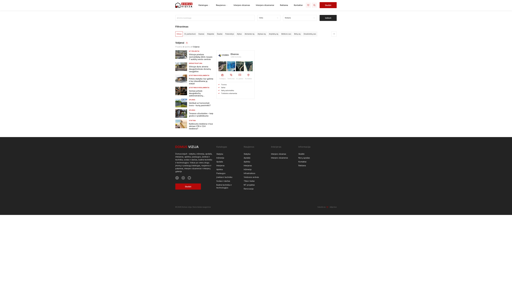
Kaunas (201, 34)
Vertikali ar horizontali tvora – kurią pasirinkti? (200, 104)
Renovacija (248, 189)
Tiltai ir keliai (249, 181)
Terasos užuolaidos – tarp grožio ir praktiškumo (201, 114)
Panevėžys (229, 34)
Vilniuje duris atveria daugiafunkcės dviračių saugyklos (200, 69)
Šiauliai (219, 34)
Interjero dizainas (242, 5)
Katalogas (203, 5)
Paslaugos (220, 173)
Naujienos (221, 5)
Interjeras (220, 165)
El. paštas (239, 79)
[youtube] (189, 178)
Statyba (192, 120)
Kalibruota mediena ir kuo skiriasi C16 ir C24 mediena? (201, 126)
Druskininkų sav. (310, 34)
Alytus (239, 34)
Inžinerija (220, 158)
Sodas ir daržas (223, 181)
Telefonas (231, 79)
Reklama (284, 5)
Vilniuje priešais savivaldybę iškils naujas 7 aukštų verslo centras (200, 56)
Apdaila (219, 162)
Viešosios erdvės (251, 177)
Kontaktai (298, 5)
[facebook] (177, 178)
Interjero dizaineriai (265, 5)
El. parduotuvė (190, 34)
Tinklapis (222, 79)
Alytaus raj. (262, 34)
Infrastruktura (195, 63)
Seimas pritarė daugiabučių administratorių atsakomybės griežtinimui (201, 94)
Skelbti (328, 5)
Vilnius (179, 34)
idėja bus (333, 207)
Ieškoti (328, 18)
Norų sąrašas (304, 158)
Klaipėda (210, 34)
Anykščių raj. (274, 34)
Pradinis (178, 47)
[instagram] (183, 178)
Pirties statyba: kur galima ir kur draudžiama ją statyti (201, 81)
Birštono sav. (286, 34)
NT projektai (194, 51)
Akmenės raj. (250, 34)
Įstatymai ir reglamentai (199, 75)
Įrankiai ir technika (224, 177)
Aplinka (187, 47)
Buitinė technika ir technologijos (224, 186)
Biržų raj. (297, 34)
